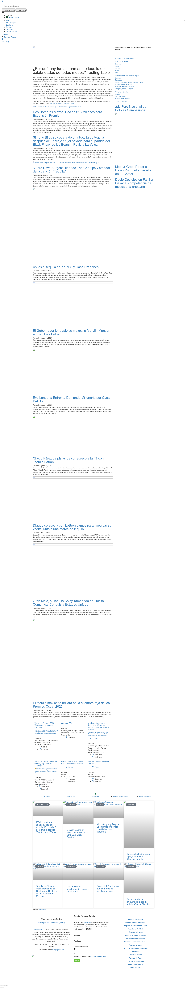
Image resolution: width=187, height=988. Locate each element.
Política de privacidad (136, 961)
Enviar (77, 960)
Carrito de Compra (135, 955)
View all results (9, 10)
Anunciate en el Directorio (135, 938)
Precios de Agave (120, 96)
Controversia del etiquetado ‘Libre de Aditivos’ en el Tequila (138, 902)
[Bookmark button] (40, 749)
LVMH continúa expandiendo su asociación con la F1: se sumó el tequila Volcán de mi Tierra (47, 827)
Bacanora (118, 64)
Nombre (77, 935)
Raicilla (117, 68)
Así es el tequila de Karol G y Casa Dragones (66, 266)
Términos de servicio (135, 964)
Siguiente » (42, 909)
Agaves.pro (38, 929)
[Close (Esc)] (1, 985)
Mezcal (117, 66)
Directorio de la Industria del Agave (127, 76)
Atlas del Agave (11, 23)
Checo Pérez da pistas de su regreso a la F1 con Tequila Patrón (68, 460)
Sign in (6, 37)
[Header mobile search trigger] (3, 44)
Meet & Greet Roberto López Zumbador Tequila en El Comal (133, 170)
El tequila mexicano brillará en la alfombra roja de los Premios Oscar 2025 (71, 704)
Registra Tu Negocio (135, 919)
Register (14, 37)
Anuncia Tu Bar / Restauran (135, 922)
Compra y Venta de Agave (124, 89)
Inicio (8, 21)
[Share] (3, 985)
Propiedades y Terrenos (123, 84)
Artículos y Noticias (121, 92)
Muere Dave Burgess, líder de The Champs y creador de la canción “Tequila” (71, 169)
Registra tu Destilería (135, 929)
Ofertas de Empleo (136, 82)
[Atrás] (1, 987)
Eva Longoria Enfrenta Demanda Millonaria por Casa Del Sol (71, 399)
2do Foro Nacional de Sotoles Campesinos (130, 108)
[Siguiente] (3, 987)
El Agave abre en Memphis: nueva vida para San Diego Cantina (77, 833)
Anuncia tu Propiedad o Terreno (136, 942)
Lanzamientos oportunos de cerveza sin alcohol (77, 889)
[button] (116, 53)
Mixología (125, 101)
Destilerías (118, 80)
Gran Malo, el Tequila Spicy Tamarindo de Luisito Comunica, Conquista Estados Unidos (68, 602)
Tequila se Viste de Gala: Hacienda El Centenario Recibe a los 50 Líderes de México (46, 891)
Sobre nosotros (135, 968)
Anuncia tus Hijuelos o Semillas (136, 948)
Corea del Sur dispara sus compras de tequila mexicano (108, 888)
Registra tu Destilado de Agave (135, 925)
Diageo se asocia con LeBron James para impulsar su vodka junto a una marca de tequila (72, 527)
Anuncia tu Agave (135, 945)
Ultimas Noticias (11, 31)
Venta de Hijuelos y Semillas (124, 86)
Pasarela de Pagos (136, 958)
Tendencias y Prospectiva (122, 98)
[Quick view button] (40, 747)
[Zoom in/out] (7, 985)
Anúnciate (5, 35)
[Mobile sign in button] (3, 39)
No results (22, 10)
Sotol (116, 72)
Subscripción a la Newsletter (125, 58)
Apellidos (77, 941)
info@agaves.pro (58, 950)
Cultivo (118, 101)
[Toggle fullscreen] (5, 985)
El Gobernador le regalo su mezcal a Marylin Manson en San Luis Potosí (71, 332)
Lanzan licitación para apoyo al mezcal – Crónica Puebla (138, 856)
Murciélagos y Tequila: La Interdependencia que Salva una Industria (108, 828)
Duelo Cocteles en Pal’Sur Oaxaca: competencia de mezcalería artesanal (134, 183)
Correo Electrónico (81, 946)
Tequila (117, 70)
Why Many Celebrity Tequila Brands (61, 103)
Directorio (9, 29)
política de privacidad (98, 956)
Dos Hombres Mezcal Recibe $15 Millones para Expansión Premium (67, 113)
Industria (117, 94)
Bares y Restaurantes (122, 82)
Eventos (8, 27)
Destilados (9, 25)
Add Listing (5, 41)
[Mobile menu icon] (93, 1)
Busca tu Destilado (121, 62)
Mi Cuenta (135, 951)
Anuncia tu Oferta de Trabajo (135, 935)
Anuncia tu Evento (136, 932)
